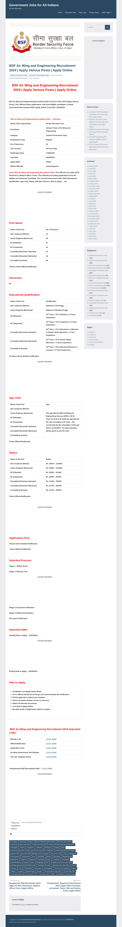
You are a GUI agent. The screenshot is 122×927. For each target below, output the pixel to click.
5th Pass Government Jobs (97, 265)
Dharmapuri (48, 847)
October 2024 (93, 221)
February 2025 (94, 211)
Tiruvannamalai (30, 871)
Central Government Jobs (18, 75)
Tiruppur (73, 868)
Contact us (92, 335)
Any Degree (14, 841)
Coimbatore (30, 847)
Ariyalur (30, 841)
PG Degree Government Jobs (98, 295)
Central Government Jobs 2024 (20, 844)
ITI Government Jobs (95, 288)
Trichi (35, 874)
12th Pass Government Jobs (98, 260)
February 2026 (94, 181)
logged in (23, 904)
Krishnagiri (40, 856)
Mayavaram (57, 856)
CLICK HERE (51, 739)
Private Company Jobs (96, 300)
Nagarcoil (24, 859)
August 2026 (93, 166)
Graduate (46, 853)
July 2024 (92, 228)
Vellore (53, 874)
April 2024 (92, 236)
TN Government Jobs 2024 (52, 871)
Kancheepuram (15, 856)
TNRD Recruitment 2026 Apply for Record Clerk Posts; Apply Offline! (99, 132)
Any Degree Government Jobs (98, 270)
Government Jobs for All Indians (34, 5)
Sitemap (91, 345)
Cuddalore (39, 847)
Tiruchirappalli (47, 868)
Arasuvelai (23, 841)
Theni (20, 868)
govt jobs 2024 (14, 853)
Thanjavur (13, 868)
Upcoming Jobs (44, 874)
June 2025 (92, 201)
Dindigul (56, 847)
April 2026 (92, 176)
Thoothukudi (28, 868)
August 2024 (93, 226)
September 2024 (94, 223)
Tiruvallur (20, 871)
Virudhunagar (70, 874)
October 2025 (93, 191)
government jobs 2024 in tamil (19, 850)
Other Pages (106, 12)
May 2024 (92, 233)
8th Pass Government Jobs (97, 268)
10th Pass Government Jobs (98, 255)
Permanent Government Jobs (39, 75)
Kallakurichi (72, 853)
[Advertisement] (45, 206)
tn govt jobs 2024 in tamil (18, 874)
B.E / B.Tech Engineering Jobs (99, 278)
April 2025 (92, 206)
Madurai (48, 856)
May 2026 (92, 173)
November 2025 (94, 188)
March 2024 (93, 238)
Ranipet (25, 862)
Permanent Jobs (70, 12)
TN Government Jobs (96, 313)
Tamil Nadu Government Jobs (98, 303)
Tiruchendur (37, 868)
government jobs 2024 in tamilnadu (42, 850)
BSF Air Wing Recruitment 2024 (45, 841)
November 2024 (94, 218)
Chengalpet (14, 847)
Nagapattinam (14, 859)
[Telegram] (11, 834)
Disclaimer (92, 337)
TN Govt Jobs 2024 (69, 871)
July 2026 (92, 168)
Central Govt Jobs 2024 (39, 844)
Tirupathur (66, 868)
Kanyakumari (26, 856)
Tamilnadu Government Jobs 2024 (61, 862)
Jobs (65, 853)
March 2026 (93, 178)
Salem (32, 862)
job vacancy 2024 (56, 853)
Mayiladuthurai (67, 856)
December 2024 (94, 216)
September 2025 (94, 193)
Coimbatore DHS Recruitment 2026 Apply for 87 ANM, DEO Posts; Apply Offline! (98, 114)
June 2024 (92, 231)
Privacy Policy (94, 12)
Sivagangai (39, 862)
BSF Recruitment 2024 (64, 841)
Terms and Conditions (96, 342)
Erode (63, 847)
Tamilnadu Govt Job (44, 865)
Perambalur (56, 859)
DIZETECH (70, 919)
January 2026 (93, 183)
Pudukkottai (65, 859)
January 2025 (93, 213)
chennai (21, 847)
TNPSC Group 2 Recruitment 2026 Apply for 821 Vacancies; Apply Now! (98, 147)
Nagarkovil (32, 859)
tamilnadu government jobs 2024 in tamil (23, 865)
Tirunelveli (57, 868)
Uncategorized (94, 315)
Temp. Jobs (82, 12)
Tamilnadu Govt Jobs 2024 (60, 865)
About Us (92, 332)
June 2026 (92, 171)
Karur (33, 856)
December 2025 (94, 186)
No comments (34, 78)
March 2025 (93, 208)
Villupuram (60, 874)
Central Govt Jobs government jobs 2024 (61, 844)
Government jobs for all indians (65, 850)
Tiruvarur (39, 871)
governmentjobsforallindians (18, 78)
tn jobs (30, 874)
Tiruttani (12, 871)
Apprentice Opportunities (97, 275)
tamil (46, 862)
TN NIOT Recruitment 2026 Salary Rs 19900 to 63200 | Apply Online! (98, 139)
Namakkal (41, 859)
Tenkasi (73, 865)
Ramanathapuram (16, 862)
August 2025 (93, 196)
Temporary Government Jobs (98, 308)
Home (60, 12)
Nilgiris (48, 859)
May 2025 (92, 203)
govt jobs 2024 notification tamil (31, 853)
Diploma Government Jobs (97, 285)
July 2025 (92, 198)
